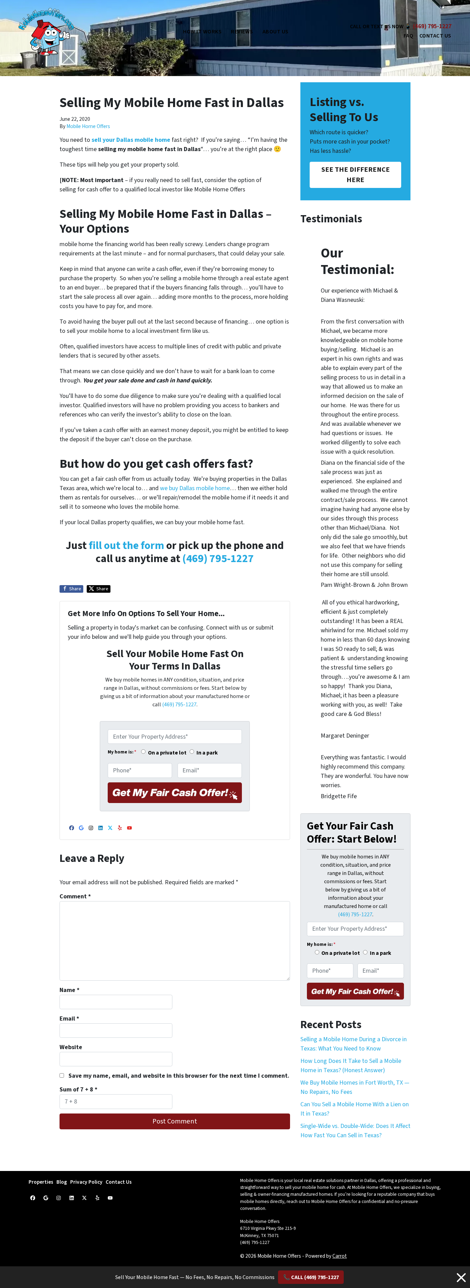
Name (69, 990)
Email (69, 1018)
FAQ (408, 36)
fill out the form (126, 545)
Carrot (339, 1256)
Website (71, 1047)
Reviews (242, 31)
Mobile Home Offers (88, 126)
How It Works (202, 31)
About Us (276, 31)
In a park (207, 753)
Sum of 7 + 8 (78, 1089)
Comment (75, 896)
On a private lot (167, 753)
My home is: (122, 752)
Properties (41, 1182)
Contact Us (435, 36)
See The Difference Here (355, 175)
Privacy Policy (86, 1182)
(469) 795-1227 (432, 26)
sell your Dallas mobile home (132, 140)
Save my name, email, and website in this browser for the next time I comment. (178, 1075)
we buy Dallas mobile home (195, 488)
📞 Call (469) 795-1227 (311, 1277)
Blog (61, 1182)
